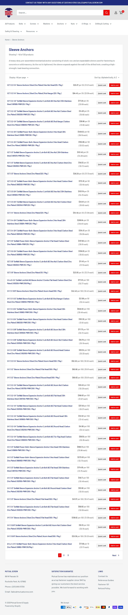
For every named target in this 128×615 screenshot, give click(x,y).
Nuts (73, 24)
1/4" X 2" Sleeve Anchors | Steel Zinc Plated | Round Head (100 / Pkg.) (33, 378)
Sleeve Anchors (18, 40)
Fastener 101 (103, 584)
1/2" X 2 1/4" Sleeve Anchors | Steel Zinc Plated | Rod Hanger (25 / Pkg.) (34, 93)
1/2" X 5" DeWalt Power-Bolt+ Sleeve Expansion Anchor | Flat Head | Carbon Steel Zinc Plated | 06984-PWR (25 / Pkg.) (38, 242)
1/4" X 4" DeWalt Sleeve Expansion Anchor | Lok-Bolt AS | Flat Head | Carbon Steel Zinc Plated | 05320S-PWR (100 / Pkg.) (38, 508)
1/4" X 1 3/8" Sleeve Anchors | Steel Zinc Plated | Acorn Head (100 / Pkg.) (34, 291)
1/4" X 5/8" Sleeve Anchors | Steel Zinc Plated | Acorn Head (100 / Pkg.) (34, 536)
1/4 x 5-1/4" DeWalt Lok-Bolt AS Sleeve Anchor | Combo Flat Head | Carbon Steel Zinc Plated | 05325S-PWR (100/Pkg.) (39, 281)
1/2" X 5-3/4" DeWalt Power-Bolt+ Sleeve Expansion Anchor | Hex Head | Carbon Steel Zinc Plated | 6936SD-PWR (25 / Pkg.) (39, 253)
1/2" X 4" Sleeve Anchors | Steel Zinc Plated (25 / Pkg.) (27, 213)
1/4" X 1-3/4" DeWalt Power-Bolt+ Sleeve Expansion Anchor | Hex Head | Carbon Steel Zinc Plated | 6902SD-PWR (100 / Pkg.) (39, 321)
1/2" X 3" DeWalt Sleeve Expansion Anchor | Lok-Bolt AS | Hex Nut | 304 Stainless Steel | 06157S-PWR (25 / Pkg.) (37, 154)
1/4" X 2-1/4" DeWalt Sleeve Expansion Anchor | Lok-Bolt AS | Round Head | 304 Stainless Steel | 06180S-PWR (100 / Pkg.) (37, 417)
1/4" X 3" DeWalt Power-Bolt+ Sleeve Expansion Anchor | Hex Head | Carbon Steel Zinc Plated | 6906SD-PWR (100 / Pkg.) (38, 459)
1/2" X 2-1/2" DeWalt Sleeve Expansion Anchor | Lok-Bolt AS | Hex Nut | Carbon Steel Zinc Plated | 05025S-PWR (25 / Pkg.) (39, 113)
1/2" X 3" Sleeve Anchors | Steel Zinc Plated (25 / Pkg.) (27, 174)
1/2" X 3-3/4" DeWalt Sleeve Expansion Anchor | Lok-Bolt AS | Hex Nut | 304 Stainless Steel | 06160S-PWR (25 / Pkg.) (39, 193)
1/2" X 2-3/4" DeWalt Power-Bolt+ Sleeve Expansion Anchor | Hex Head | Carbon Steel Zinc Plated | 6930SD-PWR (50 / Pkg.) (37, 143)
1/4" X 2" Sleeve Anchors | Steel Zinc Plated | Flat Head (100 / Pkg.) (32, 369)
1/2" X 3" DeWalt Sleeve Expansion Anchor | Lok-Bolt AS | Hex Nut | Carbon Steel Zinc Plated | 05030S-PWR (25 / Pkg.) (39, 164)
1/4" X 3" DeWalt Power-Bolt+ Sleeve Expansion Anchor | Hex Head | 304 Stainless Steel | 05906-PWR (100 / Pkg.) (38, 448)
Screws (33, 24)
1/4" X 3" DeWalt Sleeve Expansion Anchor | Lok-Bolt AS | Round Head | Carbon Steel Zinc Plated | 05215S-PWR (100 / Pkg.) (39, 490)
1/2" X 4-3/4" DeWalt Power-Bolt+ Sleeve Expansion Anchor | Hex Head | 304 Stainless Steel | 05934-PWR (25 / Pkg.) (36, 222)
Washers (46, 24)
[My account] (116, 12)
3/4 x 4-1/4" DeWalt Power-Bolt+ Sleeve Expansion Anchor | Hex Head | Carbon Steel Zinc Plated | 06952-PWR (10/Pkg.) (39, 545)
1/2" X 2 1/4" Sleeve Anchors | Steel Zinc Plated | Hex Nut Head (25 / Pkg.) (35, 85)
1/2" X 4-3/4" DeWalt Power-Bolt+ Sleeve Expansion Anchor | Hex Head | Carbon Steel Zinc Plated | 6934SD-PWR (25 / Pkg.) (40, 232)
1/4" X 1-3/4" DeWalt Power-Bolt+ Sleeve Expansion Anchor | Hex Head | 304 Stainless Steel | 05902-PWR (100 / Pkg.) (36, 310)
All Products (9, 24)
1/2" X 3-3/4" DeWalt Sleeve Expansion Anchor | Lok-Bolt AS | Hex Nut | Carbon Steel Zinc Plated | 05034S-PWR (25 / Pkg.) (39, 203)
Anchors (60, 24)
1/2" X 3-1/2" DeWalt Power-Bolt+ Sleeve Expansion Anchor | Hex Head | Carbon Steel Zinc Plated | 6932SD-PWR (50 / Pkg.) (39, 183)
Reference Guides (106, 580)
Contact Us (103, 576)
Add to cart (115, 85)
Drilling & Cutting (102, 24)
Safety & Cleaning (12, 31)
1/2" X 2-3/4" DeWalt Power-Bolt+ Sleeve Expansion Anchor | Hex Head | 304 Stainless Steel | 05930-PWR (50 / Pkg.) (36, 133)
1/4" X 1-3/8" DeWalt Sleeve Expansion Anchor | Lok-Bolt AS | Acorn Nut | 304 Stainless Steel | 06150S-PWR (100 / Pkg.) (36, 331)
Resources (30, 31)
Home (7, 40)
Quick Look (102, 85)
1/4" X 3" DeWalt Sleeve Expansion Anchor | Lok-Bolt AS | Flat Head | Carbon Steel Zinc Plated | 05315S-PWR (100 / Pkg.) (38, 479)
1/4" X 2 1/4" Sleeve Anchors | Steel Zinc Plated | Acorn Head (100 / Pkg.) (34, 361)
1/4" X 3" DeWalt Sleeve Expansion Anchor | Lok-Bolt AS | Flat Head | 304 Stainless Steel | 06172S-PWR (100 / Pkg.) (38, 469)
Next (114, 555)
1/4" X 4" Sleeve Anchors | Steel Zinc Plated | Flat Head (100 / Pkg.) (32, 518)
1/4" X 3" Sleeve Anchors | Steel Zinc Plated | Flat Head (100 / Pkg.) (32, 499)
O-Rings (85, 24)
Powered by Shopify (12, 606)
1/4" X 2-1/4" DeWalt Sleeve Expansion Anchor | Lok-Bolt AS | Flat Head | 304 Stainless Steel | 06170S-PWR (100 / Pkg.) (36, 397)
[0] (120, 12)
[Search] (106, 12)
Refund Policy (104, 588)
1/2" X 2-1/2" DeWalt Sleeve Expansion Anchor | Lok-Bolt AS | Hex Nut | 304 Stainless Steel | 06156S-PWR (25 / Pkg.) (39, 102)
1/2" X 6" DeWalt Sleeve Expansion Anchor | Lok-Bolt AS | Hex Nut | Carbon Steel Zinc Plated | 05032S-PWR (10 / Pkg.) (39, 263)
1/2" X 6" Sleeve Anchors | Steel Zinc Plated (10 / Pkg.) (27, 272)
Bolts (21, 24)
